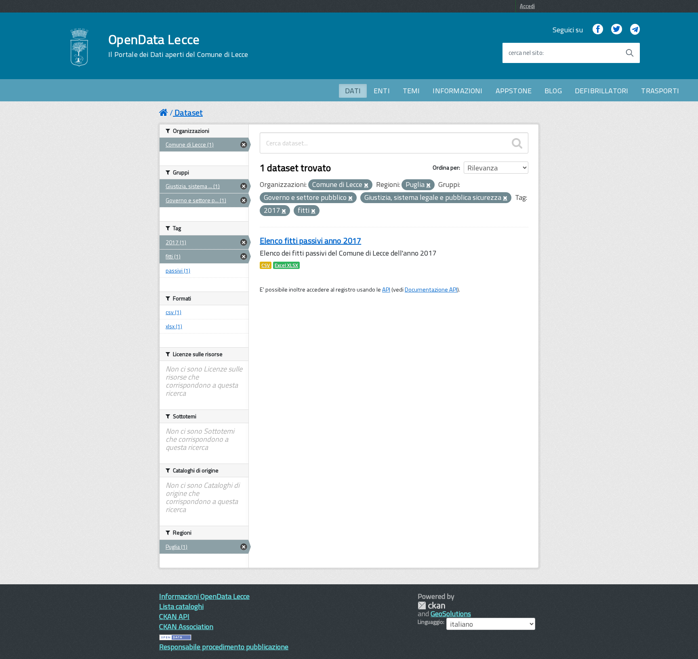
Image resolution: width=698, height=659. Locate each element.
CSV (265, 265)
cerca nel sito (525, 53)
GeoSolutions (451, 613)
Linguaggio (430, 622)
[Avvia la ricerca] (630, 53)
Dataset (188, 112)
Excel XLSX (286, 265)
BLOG (553, 90)
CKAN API (174, 616)
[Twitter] (616, 29)
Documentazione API (431, 289)
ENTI (382, 90)
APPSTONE (514, 90)
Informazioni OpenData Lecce (204, 596)
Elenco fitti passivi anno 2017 (310, 240)
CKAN (431, 605)
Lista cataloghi (181, 606)
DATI (353, 90)
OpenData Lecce (178, 46)
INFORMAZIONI (457, 90)
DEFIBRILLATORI (602, 90)
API (386, 289)
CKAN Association (186, 626)
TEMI (411, 90)
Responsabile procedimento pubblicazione (223, 646)
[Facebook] (598, 29)
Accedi (527, 6)
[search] (517, 143)
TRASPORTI (660, 90)
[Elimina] (366, 185)
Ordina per (446, 167)
